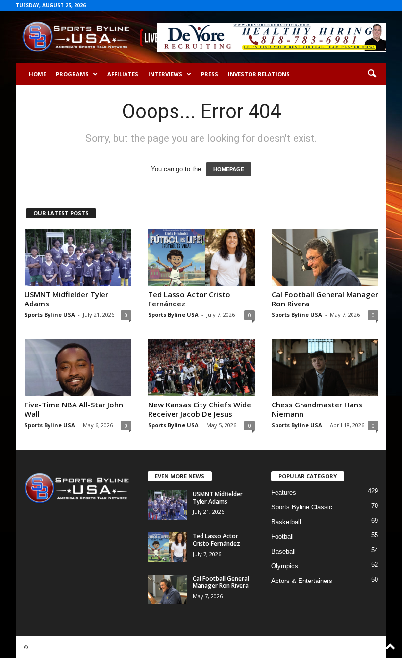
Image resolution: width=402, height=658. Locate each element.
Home (37, 73)
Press (209, 73)
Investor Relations (259, 73)
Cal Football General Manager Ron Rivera (325, 298)
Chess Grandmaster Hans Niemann (317, 409)
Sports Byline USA (50, 314)
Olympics (284, 566)
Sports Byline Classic (301, 507)
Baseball (283, 551)
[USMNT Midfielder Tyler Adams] (78, 257)
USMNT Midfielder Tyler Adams (66, 298)
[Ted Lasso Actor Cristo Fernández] (201, 257)
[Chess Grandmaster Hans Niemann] (325, 367)
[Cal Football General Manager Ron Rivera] (325, 257)
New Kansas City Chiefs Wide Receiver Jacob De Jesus (199, 409)
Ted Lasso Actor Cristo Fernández (189, 298)
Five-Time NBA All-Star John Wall (74, 409)
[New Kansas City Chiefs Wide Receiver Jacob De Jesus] (201, 367)
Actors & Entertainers (301, 580)
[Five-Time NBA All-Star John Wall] (78, 367)
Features (283, 492)
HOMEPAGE (228, 169)
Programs (72, 73)
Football (282, 536)
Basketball (286, 522)
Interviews (165, 73)
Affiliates (122, 73)
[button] (371, 74)
